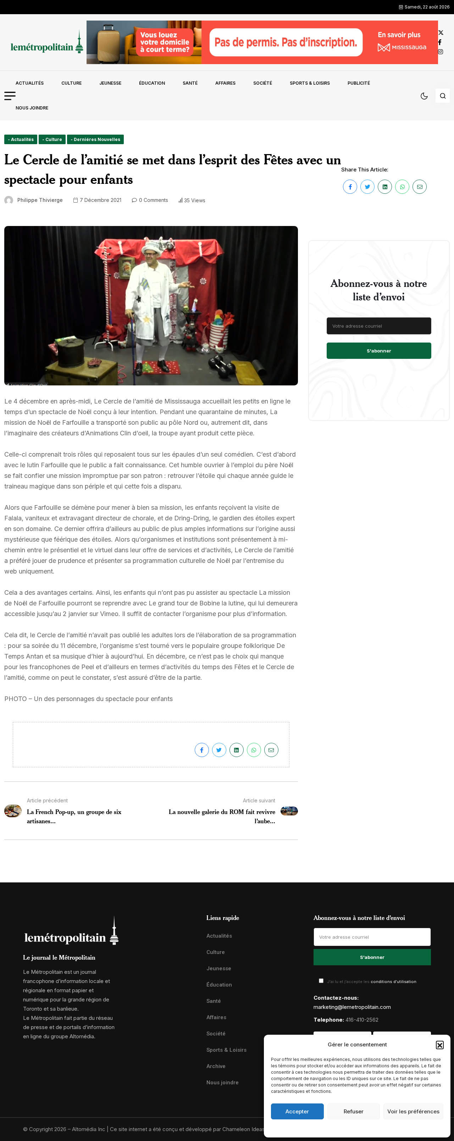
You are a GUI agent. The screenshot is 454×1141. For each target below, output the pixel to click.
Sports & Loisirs (310, 83)
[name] (45, 42)
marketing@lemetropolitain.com (352, 1007)
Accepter (297, 1111)
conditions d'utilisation (393, 981)
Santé (190, 83)
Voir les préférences (413, 1111)
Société (262, 83)
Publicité (359, 83)
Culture (71, 83)
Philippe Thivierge (40, 200)
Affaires (225, 83)
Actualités (30, 83)
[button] (439, 1044)
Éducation (152, 83)
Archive (216, 1066)
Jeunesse (110, 83)
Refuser (354, 1111)
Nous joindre (32, 108)
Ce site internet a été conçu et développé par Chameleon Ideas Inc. (192, 1129)
